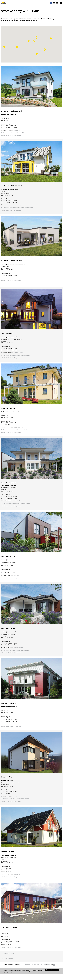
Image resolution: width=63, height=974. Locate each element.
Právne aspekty (35, 964)
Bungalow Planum (18, 647)
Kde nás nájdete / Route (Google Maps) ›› (11, 135)
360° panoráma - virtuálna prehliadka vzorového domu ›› (15, 355)
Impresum (49, 964)
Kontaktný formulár (9, 953)
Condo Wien (17, 130)
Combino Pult (17, 724)
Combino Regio (18, 205)
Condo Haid (17, 500)
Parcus (15, 796)
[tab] (54, 3)
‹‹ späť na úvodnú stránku (7, 958)
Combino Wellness (18, 352)
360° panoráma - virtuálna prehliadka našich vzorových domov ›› (17, 133)
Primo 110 (16, 575)
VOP (41, 964)
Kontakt (28, 964)
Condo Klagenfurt (18, 427)
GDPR (44, 964)
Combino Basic (17, 874)
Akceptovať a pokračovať (52, 970)
